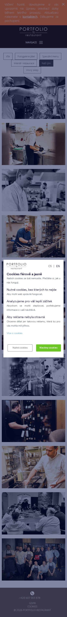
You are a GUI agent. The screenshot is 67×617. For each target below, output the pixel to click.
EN (58, 266)
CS (50, 266)
